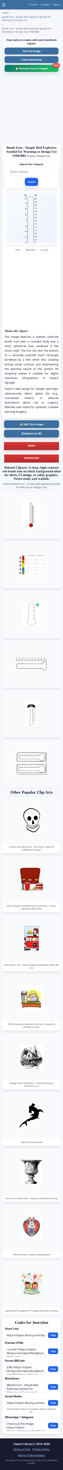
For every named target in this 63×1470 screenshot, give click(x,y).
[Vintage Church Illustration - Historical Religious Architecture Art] (31, 1056)
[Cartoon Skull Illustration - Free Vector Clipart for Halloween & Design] (31, 820)
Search (31, 182)
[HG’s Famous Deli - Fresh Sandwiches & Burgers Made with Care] (31, 938)
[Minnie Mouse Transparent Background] (31, 1227)
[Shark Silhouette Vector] (31, 1115)
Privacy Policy (41, 1449)
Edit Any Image (31, 51)
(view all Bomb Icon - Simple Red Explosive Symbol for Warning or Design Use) (31, 485)
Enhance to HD (31, 433)
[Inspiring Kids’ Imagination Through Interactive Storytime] (31, 1284)
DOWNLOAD (31, 458)
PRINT (31, 445)
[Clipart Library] (3, 4)
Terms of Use (21, 1449)
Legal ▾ (56, 4)
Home (5, 12)
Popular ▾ (45, 4)
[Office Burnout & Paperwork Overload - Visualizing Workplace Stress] (31, 997)
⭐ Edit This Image (31, 424)
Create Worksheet (31, 59)
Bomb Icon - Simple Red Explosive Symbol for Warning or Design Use (26, 18)
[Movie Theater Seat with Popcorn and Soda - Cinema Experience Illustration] (31, 879)
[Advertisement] (31, 108)
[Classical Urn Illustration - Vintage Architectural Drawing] (31, 1171)
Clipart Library (23, 1444)
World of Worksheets (31, 1455)
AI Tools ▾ (33, 4)
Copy (53, 1335)
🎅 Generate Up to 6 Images (36, 67)
